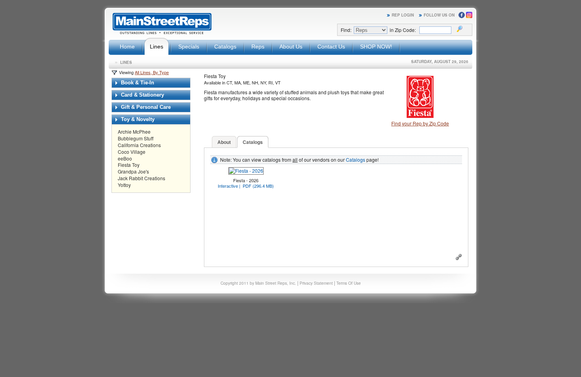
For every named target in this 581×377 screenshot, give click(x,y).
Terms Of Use (348, 283)
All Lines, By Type (152, 72)
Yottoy (124, 184)
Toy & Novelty (137, 119)
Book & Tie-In (136, 83)
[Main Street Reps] (162, 33)
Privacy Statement (316, 283)
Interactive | (229, 186)
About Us (290, 46)
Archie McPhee (134, 131)
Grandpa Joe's (133, 171)
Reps (257, 46)
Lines (156, 46)
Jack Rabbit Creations (141, 178)
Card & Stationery (141, 95)
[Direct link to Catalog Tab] (459, 258)
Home (127, 46)
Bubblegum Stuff (135, 138)
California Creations (139, 145)
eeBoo (125, 158)
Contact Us (331, 46)
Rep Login (403, 15)
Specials (188, 46)
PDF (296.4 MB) (258, 186)
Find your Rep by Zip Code (420, 123)
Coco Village (131, 151)
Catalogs (225, 46)
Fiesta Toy (129, 164)
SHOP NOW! (376, 46)
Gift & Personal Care (145, 107)
